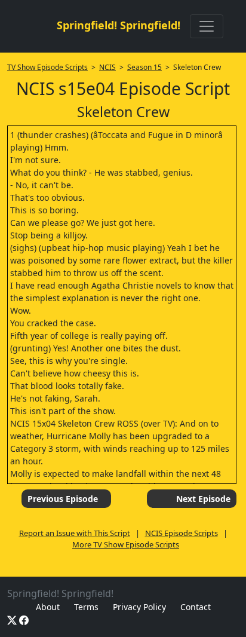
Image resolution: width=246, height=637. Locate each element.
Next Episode (203, 498)
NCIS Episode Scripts (181, 533)
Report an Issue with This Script (74, 533)
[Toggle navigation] (206, 26)
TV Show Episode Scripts (47, 67)
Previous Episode (62, 498)
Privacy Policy (139, 606)
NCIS (107, 67)
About (48, 606)
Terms (86, 606)
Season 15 (144, 67)
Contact (195, 606)
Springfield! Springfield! (118, 25)
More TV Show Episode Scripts (125, 544)
